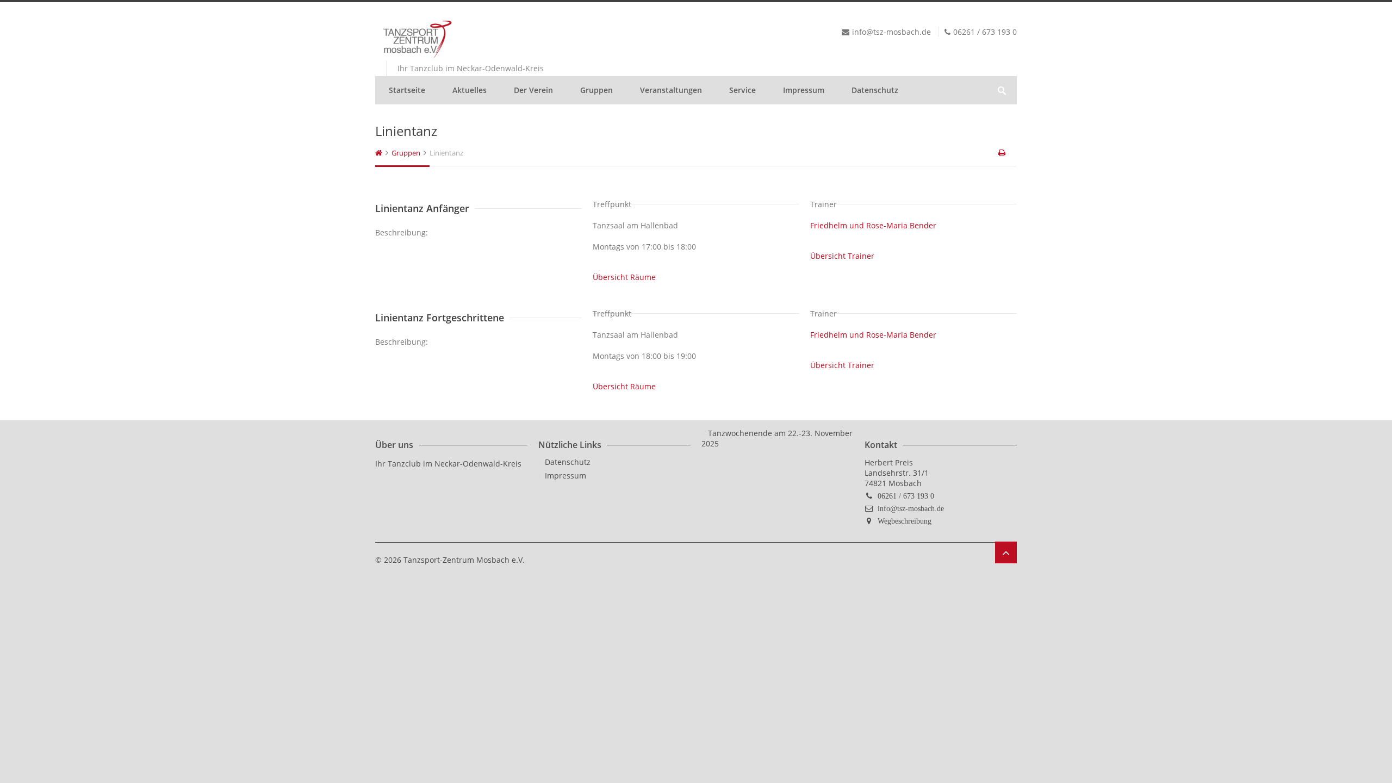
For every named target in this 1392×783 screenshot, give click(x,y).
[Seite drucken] (1002, 153)
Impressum (803, 90)
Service (742, 90)
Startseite (407, 90)
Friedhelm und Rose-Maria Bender (873, 225)
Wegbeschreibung (904, 521)
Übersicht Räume (624, 277)
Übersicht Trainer (842, 256)
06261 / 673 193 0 (906, 496)
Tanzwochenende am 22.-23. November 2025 (777, 438)
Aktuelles (469, 90)
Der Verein (533, 90)
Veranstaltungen (671, 90)
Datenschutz (875, 90)
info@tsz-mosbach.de (911, 508)
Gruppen (596, 90)
